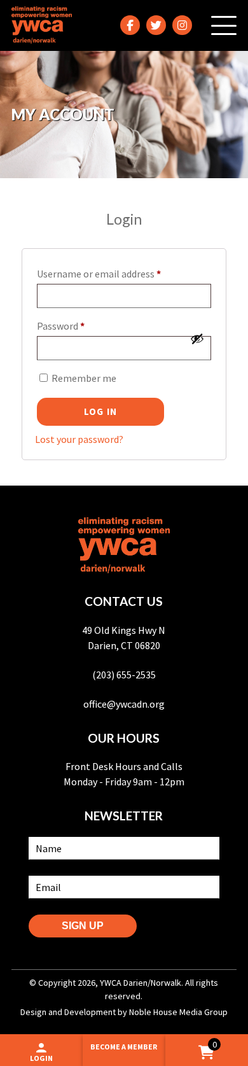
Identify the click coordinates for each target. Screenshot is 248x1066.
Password (79, 324)
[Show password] (197, 339)
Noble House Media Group (178, 1012)
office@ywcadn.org (124, 704)
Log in (100, 411)
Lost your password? (79, 439)
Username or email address (117, 271)
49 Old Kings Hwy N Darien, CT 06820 (123, 638)
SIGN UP (83, 925)
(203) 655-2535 (124, 674)
